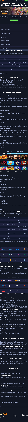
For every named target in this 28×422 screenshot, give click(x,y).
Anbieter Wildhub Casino (4, 37)
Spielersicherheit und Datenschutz (5, 40)
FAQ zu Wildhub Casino (4, 48)
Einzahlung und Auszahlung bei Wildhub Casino (6, 33)
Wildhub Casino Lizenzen (4, 41)
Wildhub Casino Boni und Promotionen (5, 29)
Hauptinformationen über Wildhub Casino (5, 26)
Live (10, 153)
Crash (17, 153)
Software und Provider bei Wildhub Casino (6, 36)
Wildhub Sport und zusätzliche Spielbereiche (6, 44)
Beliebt (3, 153)
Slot (23, 153)
